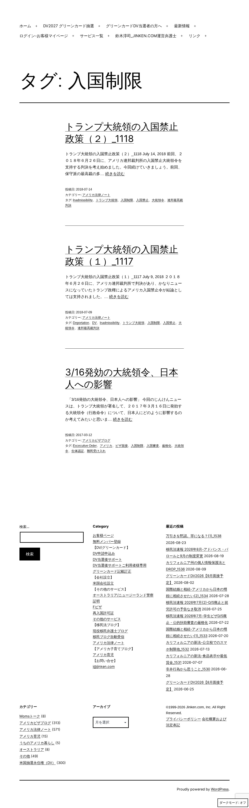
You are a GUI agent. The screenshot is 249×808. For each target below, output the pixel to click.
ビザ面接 (121, 445)
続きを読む (115, 174)
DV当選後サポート (107, 559)
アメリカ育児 (103, 655)
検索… (24, 527)
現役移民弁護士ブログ (110, 631)
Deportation (81, 322)
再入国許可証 (103, 613)
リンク (194, 35)
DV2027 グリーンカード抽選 (68, 26)
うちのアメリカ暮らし (36, 743)
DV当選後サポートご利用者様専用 (119, 565)
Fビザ (97, 607)
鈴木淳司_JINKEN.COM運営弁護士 (145, 35)
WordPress (220, 789)
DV (94, 322)
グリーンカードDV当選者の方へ (134, 26)
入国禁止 (142, 200)
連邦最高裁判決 (88, 328)
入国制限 (127, 200)
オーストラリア (31, 749)
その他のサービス (107, 619)
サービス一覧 (91, 35)
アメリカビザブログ (96, 440)
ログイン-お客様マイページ (43, 35)
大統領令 (158, 200)
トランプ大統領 (106, 200)
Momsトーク (29, 716)
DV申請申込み (104, 553)
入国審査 (152, 445)
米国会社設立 (103, 583)
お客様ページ (103, 535)
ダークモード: (229, 802)
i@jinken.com (104, 666)
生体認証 (77, 451)
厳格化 (166, 445)
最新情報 (182, 26)
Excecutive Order (85, 445)
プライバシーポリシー (183, 719)
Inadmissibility (83, 200)
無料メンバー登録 (107, 541)
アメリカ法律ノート (96, 194)
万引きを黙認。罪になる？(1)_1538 (193, 536)
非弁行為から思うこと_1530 (188, 669)
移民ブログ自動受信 (108, 637)
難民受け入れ (96, 451)
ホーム (25, 26)
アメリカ (106, 445)
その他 (24, 756)
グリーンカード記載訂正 (112, 571)
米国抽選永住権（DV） (37, 763)
